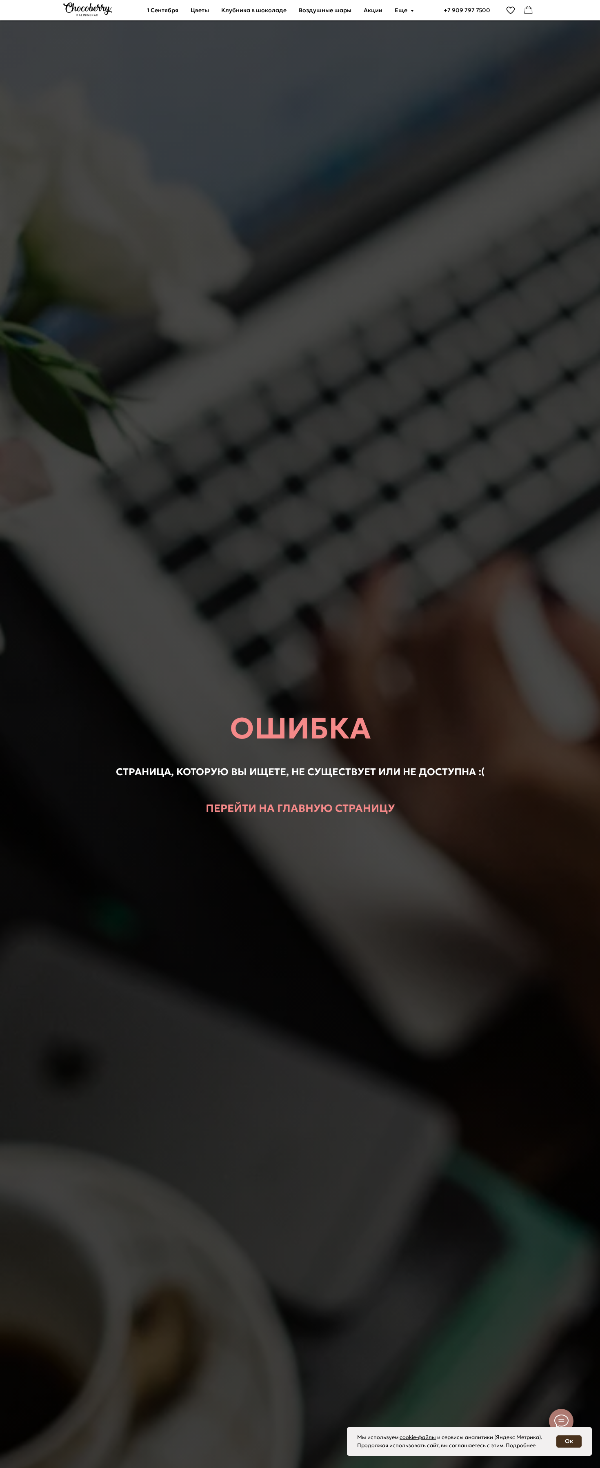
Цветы (200, 10)
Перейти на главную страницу (300, 808)
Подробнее (521, 1445)
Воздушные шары (325, 10)
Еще (402, 10)
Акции (373, 10)
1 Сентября (162, 10)
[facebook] (528, 10)
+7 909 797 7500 (467, 10)
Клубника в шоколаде (254, 10)
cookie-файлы (418, 1437)
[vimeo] (510, 10)
